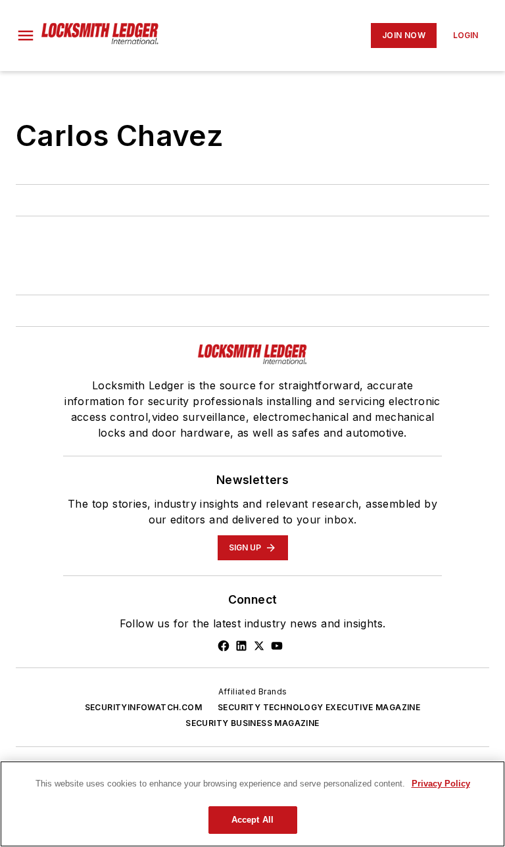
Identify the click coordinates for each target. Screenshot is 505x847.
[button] (26, 35)
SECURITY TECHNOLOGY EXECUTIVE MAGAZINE (319, 707)
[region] (252, 804)
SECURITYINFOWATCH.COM (143, 707)
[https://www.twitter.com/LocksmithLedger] (259, 645)
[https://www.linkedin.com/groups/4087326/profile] (241, 645)
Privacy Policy (441, 783)
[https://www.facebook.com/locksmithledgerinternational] (223, 645)
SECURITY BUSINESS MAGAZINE (252, 723)
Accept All (252, 820)
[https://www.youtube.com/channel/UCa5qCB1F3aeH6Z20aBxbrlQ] (276, 645)
